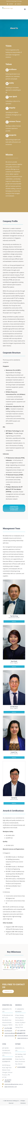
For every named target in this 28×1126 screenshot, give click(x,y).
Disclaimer (23, 1103)
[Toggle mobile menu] (25, 9)
